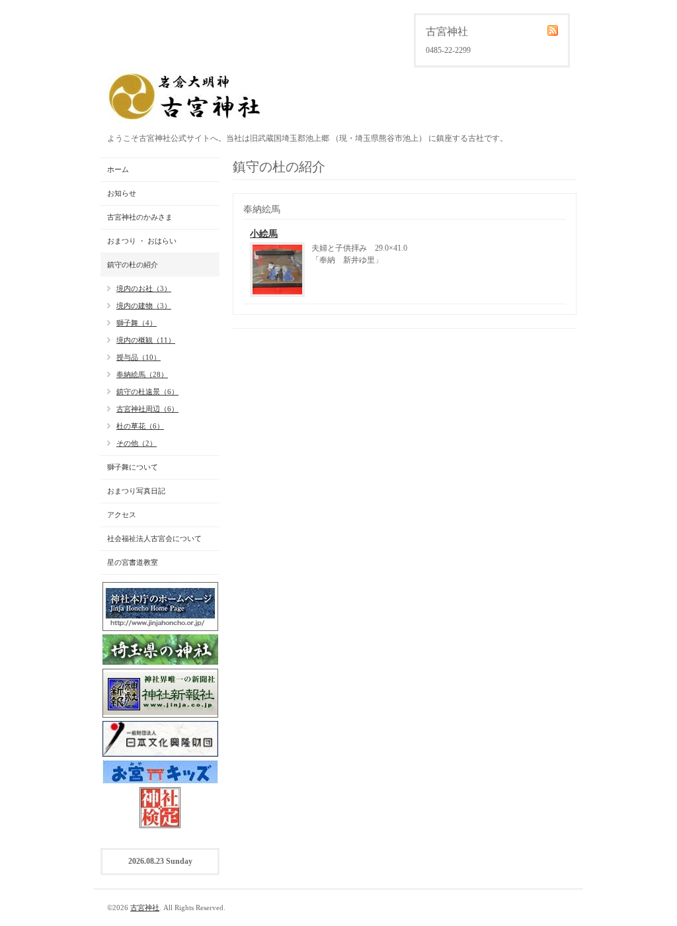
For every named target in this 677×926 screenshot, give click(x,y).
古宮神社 (144, 907)
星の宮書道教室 (132, 562)
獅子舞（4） (136, 323)
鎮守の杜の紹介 (132, 265)
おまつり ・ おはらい (142, 241)
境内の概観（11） (145, 340)
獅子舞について (132, 467)
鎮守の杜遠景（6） (147, 392)
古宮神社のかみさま (140, 217)
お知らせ (121, 193)
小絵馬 (264, 234)
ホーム (118, 169)
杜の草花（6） (140, 426)
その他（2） (136, 443)
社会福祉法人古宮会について (154, 538)
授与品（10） (138, 357)
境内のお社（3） (143, 288)
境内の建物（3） (143, 306)
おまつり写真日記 (136, 491)
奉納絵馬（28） (142, 374)
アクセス (121, 515)
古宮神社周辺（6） (147, 409)
